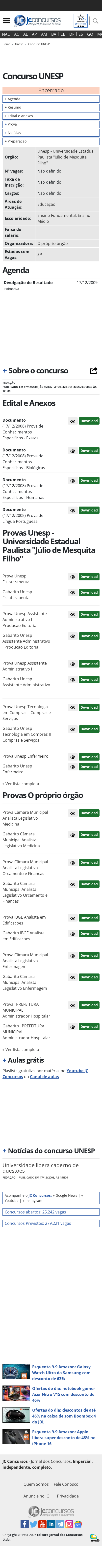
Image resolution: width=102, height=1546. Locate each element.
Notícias (13, 132)
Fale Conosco (66, 1484)
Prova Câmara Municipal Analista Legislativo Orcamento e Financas (25, 867)
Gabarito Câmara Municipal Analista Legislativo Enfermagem (24, 982)
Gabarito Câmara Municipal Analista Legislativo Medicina (21, 839)
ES (80, 34)
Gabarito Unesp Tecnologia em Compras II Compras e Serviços (26, 734)
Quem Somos (36, 1484)
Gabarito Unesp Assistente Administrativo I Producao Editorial (26, 641)
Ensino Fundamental (56, 215)
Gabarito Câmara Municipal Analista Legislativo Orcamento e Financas (25, 892)
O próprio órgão (52, 243)
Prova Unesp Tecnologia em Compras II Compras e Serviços (26, 712)
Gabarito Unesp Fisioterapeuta (17, 594)
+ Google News (65, 1195)
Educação (46, 204)
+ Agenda (12, 98)
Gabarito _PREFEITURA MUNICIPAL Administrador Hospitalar (26, 1031)
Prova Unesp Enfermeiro (25, 756)
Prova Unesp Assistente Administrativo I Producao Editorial (24, 619)
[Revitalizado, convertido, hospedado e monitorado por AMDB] (95, 1537)
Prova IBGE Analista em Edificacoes (24, 920)
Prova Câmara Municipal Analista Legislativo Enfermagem (25, 960)
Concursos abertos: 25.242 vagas (35, 1212)
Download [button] (89, 576)
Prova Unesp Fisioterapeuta (15, 579)
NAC (6, 34)
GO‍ (90, 34)
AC (16, 34)
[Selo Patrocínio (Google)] (80, 20)
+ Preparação (15, 141)
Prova (11, 124)
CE (62, 34)
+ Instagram (32, 1200)
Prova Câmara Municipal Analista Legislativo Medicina (25, 818)
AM (44, 34)
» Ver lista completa (20, 783)
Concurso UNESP (39, 44)
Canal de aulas (44, 1076)
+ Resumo (13, 107)
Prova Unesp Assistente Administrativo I (24, 666)
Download (89, 420)
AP (34, 34)
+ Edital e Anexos (19, 115)
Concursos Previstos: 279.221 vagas (38, 1223)
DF (71, 34)
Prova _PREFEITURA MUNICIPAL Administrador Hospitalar (26, 1010)
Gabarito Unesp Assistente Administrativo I (26, 684)
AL (25, 34)
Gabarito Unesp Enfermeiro (17, 769)
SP (39, 254)
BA (53, 34)
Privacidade (68, 1496)
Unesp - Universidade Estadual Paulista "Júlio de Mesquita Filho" (66, 157)
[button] (73, 421)
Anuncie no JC (36, 1496)
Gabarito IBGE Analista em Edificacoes (23, 935)
